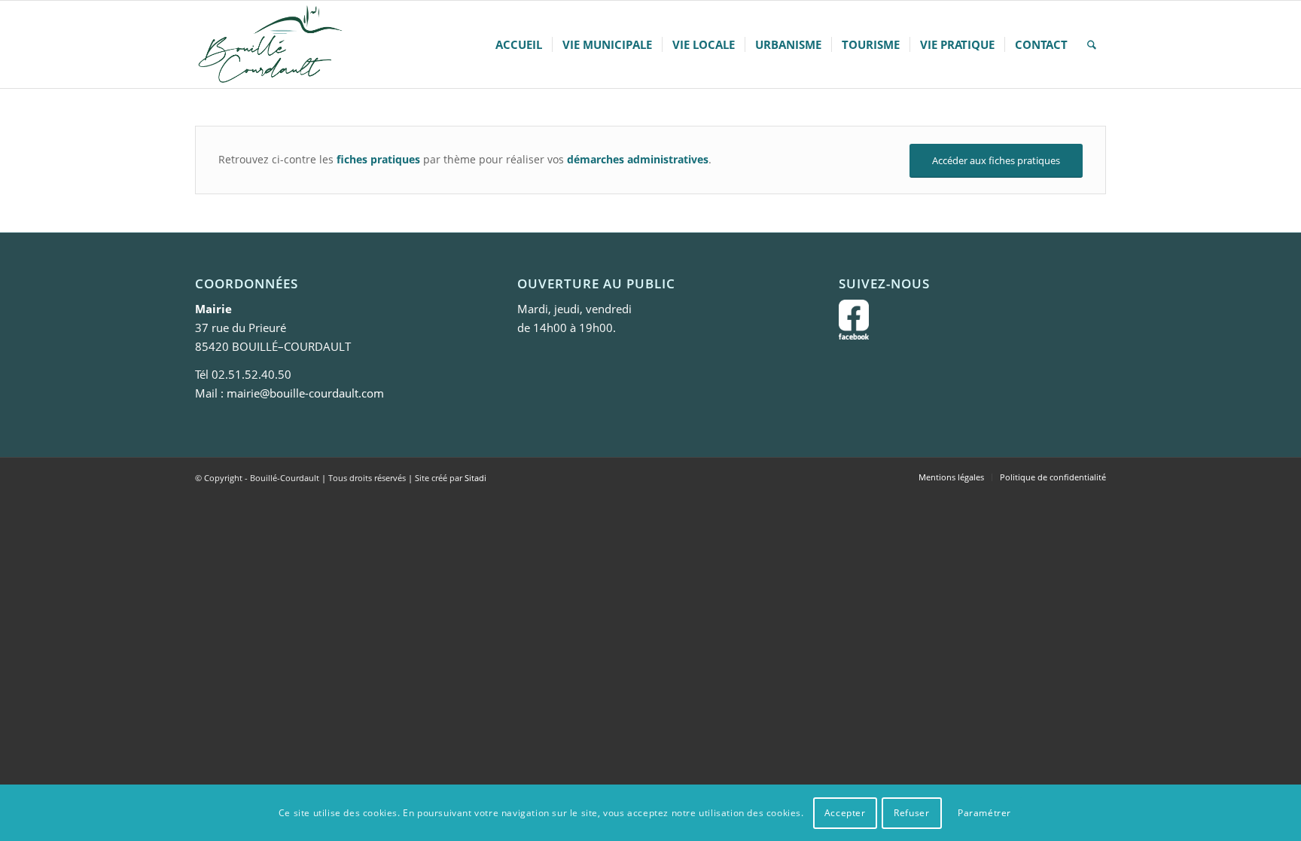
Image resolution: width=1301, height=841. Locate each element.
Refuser (911, 812)
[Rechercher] (1091, 44)
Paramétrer (984, 812)
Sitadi (475, 477)
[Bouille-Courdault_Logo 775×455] (269, 44)
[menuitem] (519, 44)
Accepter (845, 812)
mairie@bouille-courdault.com (305, 393)
